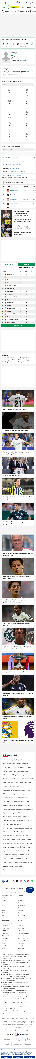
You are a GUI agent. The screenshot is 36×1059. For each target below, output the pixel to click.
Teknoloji (20, 895)
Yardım (8, 1018)
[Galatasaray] (13, 44)
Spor (3, 915)
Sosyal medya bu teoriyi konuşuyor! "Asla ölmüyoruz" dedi (18, 820)
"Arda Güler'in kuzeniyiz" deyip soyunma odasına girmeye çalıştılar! (17, 523)
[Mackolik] (9, 1039)
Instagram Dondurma (23, 938)
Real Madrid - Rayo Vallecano (16, 161)
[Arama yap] (27, 3)
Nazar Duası (21, 948)
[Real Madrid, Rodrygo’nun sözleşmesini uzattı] (18, 398)
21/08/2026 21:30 (8, 46)
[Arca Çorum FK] (18, 44)
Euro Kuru (4, 941)
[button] (5, 3)
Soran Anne (21, 928)
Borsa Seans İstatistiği (7, 923)
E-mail (19, 913)
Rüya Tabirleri (5, 943)
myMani (20, 920)
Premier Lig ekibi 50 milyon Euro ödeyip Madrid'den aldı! (18, 741)
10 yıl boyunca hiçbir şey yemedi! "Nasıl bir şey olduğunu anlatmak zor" (16, 855)
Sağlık (19, 897)
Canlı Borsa (5, 925)
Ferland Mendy (13, 208)
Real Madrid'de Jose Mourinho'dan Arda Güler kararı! (16, 954)
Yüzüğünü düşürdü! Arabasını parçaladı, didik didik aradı (17, 809)
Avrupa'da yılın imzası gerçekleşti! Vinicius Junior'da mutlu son (18, 694)
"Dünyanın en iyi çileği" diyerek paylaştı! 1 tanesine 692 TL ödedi (17, 839)
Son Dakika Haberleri (7, 895)
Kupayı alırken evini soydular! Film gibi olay (15, 430)
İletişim (3, 1018)
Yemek (3, 903)
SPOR (3, 7)
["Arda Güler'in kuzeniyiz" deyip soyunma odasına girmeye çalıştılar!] (18, 511)
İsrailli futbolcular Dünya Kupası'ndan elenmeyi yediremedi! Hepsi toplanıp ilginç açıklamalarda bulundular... (15, 992)
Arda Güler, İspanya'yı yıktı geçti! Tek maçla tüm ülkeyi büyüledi (17, 577)
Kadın (3, 905)
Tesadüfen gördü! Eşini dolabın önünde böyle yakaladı (16, 790)
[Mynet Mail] (33, 2)
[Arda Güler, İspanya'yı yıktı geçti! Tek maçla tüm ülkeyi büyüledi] (18, 566)
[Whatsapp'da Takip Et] (32, 881)
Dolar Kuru (5, 938)
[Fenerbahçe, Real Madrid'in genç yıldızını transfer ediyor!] (18, 706)
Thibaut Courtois (14, 190)
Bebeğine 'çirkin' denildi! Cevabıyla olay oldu (15, 832)
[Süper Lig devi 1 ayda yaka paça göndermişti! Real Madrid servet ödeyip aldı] (18, 636)
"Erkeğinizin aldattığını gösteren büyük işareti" (16, 763)
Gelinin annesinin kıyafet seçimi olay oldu (15, 794)
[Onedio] (8, 1044)
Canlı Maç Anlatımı (23, 908)
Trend (3, 910)
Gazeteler (20, 910)
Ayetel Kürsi (21, 946)
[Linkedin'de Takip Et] (25, 881)
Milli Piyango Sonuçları (24, 933)
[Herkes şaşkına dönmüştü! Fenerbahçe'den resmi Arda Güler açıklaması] (18, 486)
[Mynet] (28, 1039)
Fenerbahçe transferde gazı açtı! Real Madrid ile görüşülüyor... (23, 227)
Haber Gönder (31, 890)
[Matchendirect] (19, 1039)
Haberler (4, 897)
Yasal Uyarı (27, 1018)
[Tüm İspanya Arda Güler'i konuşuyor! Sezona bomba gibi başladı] (18, 441)
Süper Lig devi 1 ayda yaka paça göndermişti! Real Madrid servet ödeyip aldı (17, 648)
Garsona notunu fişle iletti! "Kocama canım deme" (17, 782)
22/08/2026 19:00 (22, 46)
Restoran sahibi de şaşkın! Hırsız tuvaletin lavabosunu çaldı (15, 858)
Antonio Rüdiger (14, 194)
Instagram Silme (22, 941)
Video (3, 918)
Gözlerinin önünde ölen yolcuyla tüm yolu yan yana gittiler (17, 843)
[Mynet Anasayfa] (18, 2)
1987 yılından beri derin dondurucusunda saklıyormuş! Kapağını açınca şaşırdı (15, 771)
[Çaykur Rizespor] (32, 44)
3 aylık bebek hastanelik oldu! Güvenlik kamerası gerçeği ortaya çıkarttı (17, 802)
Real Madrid (23, 60)
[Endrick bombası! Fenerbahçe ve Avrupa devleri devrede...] (18, 613)
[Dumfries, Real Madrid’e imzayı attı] (18, 465)
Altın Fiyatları (5, 935)
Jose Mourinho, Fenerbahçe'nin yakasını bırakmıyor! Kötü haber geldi (18, 554)
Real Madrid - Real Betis (15, 164)
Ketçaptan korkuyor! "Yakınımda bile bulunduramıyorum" (13, 866)
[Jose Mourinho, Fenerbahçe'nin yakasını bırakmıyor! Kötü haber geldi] (18, 543)
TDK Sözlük (21, 943)
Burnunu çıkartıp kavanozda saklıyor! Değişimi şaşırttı (16, 817)
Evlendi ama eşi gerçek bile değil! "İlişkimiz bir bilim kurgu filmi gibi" (18, 862)
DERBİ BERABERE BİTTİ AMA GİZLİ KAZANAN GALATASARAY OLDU (16, 847)
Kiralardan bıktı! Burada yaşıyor (12, 824)
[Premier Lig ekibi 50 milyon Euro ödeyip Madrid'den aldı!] (18, 729)
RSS (33, 1018)
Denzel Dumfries (14, 203)
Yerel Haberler (5, 920)
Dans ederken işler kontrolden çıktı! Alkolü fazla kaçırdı (16, 805)
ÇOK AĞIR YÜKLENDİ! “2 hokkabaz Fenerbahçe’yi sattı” (16, 960)
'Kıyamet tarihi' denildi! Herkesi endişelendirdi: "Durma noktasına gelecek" (16, 851)
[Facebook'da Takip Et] (14, 881)
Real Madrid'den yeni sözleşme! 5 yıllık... (15, 409)
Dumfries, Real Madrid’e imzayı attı (13, 475)
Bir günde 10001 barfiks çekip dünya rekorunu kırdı (17, 828)
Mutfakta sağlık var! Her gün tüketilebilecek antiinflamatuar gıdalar (15, 836)
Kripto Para (5, 933)
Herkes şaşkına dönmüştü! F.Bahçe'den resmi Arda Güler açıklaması (17, 498)
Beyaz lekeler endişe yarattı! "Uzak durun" (14, 813)
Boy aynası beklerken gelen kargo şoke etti (15, 870)
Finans (4, 900)
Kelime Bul (20, 925)
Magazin (4, 908)
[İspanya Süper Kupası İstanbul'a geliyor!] (18, 661)
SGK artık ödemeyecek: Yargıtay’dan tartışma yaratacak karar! (15, 760)
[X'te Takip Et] (17, 881)
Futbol (23, 7)
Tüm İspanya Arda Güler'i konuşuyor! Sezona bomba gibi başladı (16, 453)
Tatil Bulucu (21, 930)
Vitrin (19, 903)
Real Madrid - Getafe (14, 157)
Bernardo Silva (13, 199)
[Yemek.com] (27, 1044)
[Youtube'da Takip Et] (28, 881)
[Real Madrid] (6, 61)
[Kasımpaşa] (27, 44)
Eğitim (4, 913)
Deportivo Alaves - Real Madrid (17, 171)
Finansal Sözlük (6, 928)
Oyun (19, 923)
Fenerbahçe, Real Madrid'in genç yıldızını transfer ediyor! (17, 717)
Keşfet (3, 948)
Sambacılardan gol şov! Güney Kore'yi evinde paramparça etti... (23, 220)
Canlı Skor (15, 7)
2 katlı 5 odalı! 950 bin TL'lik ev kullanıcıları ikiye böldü (17, 767)
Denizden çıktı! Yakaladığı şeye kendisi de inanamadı (18, 779)
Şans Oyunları (21, 915)
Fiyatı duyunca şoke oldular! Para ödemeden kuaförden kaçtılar (15, 798)
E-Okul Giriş (21, 935)
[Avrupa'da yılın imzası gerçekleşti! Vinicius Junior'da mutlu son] (18, 683)
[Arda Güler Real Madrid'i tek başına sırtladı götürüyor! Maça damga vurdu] (18, 589)
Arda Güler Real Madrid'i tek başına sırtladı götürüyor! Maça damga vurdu (15, 601)
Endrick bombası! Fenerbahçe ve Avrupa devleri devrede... (16, 624)
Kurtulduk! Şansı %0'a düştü (11, 786)
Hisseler (4, 930)
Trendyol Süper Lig (9, 11)
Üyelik (13, 1018)
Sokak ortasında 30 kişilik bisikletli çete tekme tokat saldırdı (18, 775)
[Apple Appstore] (13, 890)
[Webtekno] (17, 1044)
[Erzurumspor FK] (4, 44)
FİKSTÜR (26, 264)
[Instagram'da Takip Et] (21, 881)
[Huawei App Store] (21, 890)
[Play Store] (6, 890)
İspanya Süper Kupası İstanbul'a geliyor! (14, 672)
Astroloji (20, 900)
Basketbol (29, 7)
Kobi (19, 918)
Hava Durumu (5, 946)
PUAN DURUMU (9, 264)
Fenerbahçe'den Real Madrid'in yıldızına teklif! (22, 233)
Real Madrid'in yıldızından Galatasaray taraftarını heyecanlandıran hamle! (21, 213)
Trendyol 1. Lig (23, 11)
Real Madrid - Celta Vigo (15, 175)
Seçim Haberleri (22, 905)
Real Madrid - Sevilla (14, 168)
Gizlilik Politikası (20, 1018)
